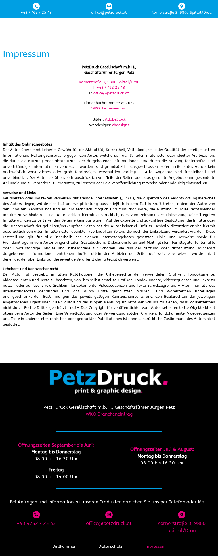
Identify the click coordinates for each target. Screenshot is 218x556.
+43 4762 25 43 (111, 87)
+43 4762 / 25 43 (36, 12)
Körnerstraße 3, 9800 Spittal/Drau (181, 12)
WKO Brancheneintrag (109, 414)
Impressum (155, 546)
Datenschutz (110, 546)
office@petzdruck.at (109, 12)
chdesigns (120, 125)
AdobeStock (115, 119)
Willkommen (64, 546)
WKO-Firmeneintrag (109, 108)
